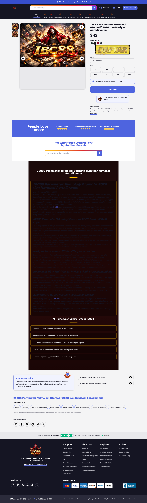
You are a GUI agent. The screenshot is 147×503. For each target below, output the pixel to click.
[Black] (95, 43)
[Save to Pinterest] (32, 424)
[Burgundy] (98, 43)
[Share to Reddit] (38, 424)
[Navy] (101, 43)
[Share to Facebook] (21, 424)
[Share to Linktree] (27, 424)
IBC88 (113, 89)
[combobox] (61, 8)
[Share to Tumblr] (44, 424)
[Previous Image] (23, 58)
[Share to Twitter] (16, 424)
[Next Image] (81, 58)
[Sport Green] (92, 43)
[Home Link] (14, 8)
